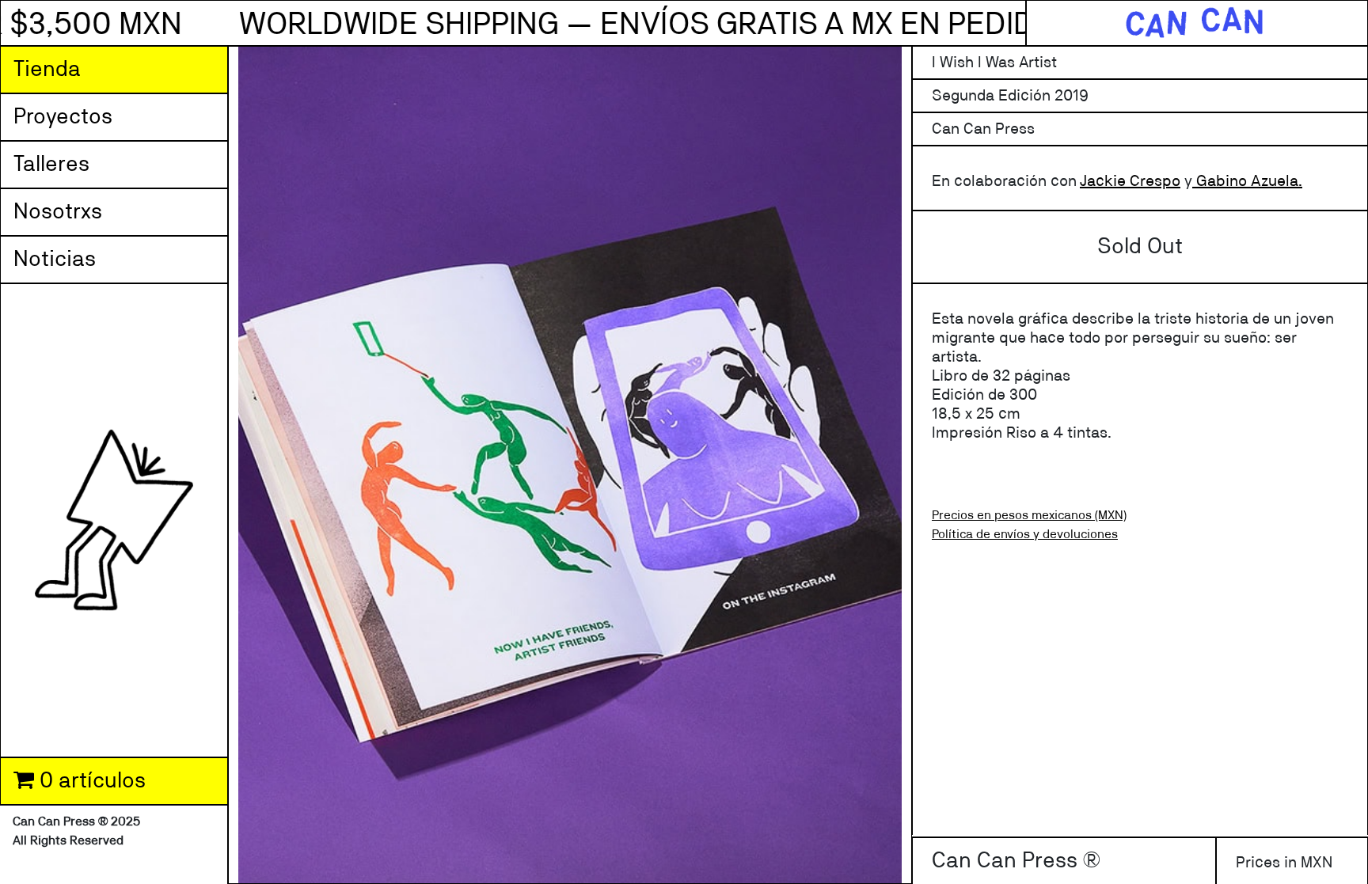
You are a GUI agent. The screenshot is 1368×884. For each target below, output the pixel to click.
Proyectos (62, 117)
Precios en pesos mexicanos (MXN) (1029, 515)
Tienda (47, 70)
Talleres (51, 165)
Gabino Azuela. (1247, 181)
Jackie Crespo (1130, 181)
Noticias (54, 260)
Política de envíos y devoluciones (1025, 534)
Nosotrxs (57, 212)
